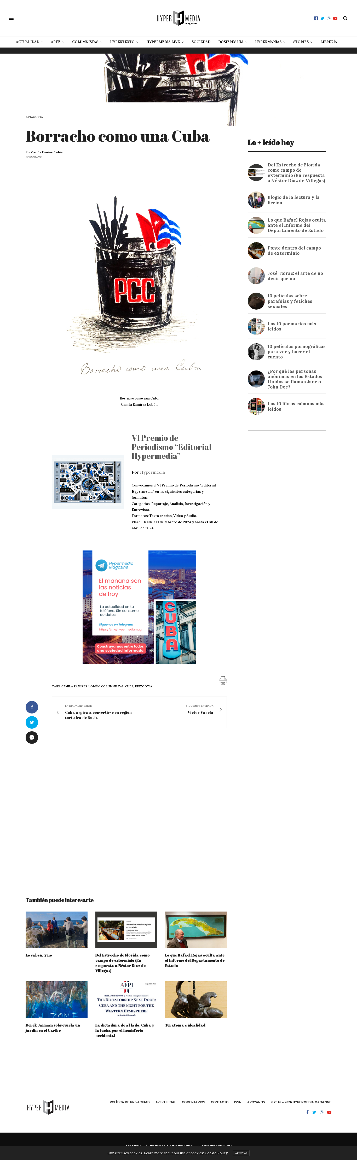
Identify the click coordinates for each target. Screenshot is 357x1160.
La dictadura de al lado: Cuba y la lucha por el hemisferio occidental (124, 1030)
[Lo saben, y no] (57, 930)
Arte (55, 42)
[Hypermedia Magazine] (178, 18)
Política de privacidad (130, 1102)
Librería (328, 42)
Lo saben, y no (39, 955)
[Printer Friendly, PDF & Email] (223, 680)
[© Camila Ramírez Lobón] (139, 279)
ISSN (237, 1102)
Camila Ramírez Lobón (47, 152)
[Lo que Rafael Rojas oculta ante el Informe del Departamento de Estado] (196, 930)
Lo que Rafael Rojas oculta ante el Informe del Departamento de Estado (194, 960)
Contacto (219, 1102)
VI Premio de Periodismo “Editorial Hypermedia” (172, 446)
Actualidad (27, 42)
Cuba (129, 686)
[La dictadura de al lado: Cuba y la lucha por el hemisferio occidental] (126, 999)
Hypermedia (152, 472)
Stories (301, 42)
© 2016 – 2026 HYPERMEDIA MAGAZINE (301, 1102)
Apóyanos (256, 1102)
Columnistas (85, 42)
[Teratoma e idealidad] (196, 999)
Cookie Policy (216, 1153)
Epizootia (34, 116)
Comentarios (193, 1102)
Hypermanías (268, 42)
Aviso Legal (166, 1102)
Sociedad (201, 42)
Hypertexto (122, 42)
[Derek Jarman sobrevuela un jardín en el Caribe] (57, 999)
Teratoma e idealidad (185, 1025)
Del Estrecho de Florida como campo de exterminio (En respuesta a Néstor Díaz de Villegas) (122, 963)
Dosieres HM (230, 42)
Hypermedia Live (163, 42)
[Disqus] (126, 807)
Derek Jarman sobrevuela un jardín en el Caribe (53, 1028)
